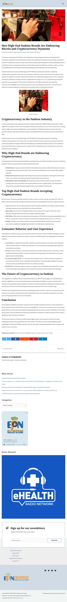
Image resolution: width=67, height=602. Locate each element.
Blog (15, 52)
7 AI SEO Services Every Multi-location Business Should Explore (21, 393)
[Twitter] (48, 570)
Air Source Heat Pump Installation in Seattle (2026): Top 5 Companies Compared (26, 387)
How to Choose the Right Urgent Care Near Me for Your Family (34, 333)
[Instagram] (52, 570)
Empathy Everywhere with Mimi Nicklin (13, 378)
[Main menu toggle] (63, 4)
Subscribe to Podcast (15, 558)
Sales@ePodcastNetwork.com (15, 598)
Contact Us (15, 561)
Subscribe (54, 540)
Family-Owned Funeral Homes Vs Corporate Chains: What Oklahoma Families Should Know (29, 390)
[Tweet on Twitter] (6, 338)
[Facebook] (45, 570)
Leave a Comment (7, 52)
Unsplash (35, 114)
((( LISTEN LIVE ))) (15, 550)
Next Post (61, 348)
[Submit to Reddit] (24, 338)
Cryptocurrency (21, 52)
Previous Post (7, 348)
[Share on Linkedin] (42, 338)
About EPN (15, 553)
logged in (12, 360)
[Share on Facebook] (15, 338)
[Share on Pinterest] (33, 338)
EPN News (15, 556)
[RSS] (55, 570)
